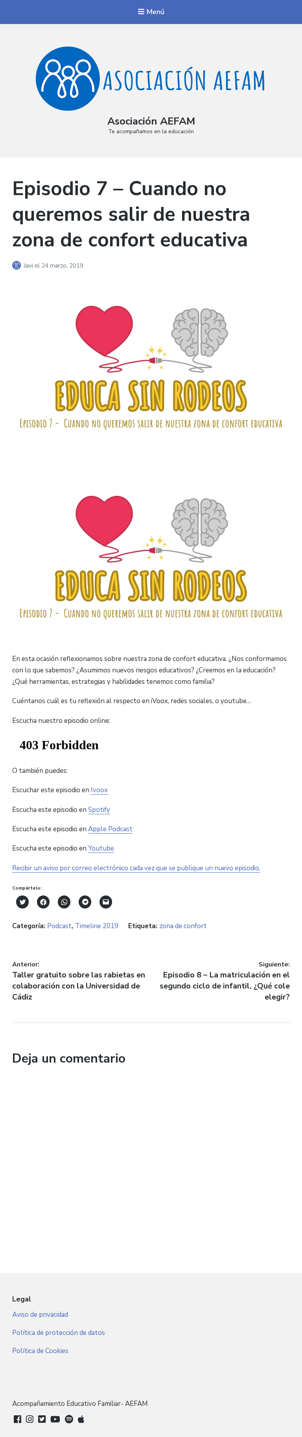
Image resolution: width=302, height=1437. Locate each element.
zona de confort (183, 926)
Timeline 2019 (96, 926)
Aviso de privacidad (40, 1314)
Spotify (99, 809)
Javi (29, 266)
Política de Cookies (40, 1350)
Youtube (101, 848)
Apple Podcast (110, 829)
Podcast (59, 926)
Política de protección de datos (58, 1332)
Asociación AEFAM (151, 121)
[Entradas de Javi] (18, 266)
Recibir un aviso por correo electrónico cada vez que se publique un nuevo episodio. (136, 868)
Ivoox (99, 790)
